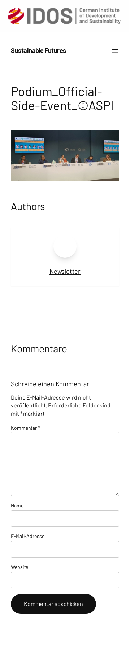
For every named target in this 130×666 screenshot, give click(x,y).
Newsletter (65, 271)
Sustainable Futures (38, 50)
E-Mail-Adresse (27, 536)
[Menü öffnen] (114, 50)
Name (17, 505)
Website (19, 567)
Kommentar (25, 428)
